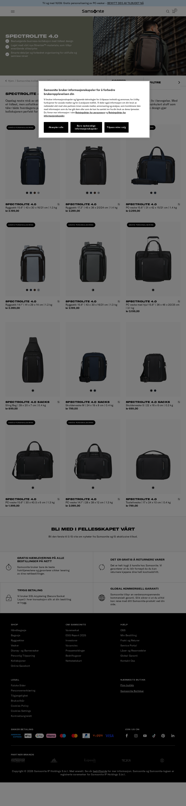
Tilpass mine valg (116, 127)
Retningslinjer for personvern (90, 112)
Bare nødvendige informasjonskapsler (86, 127)
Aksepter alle (56, 127)
